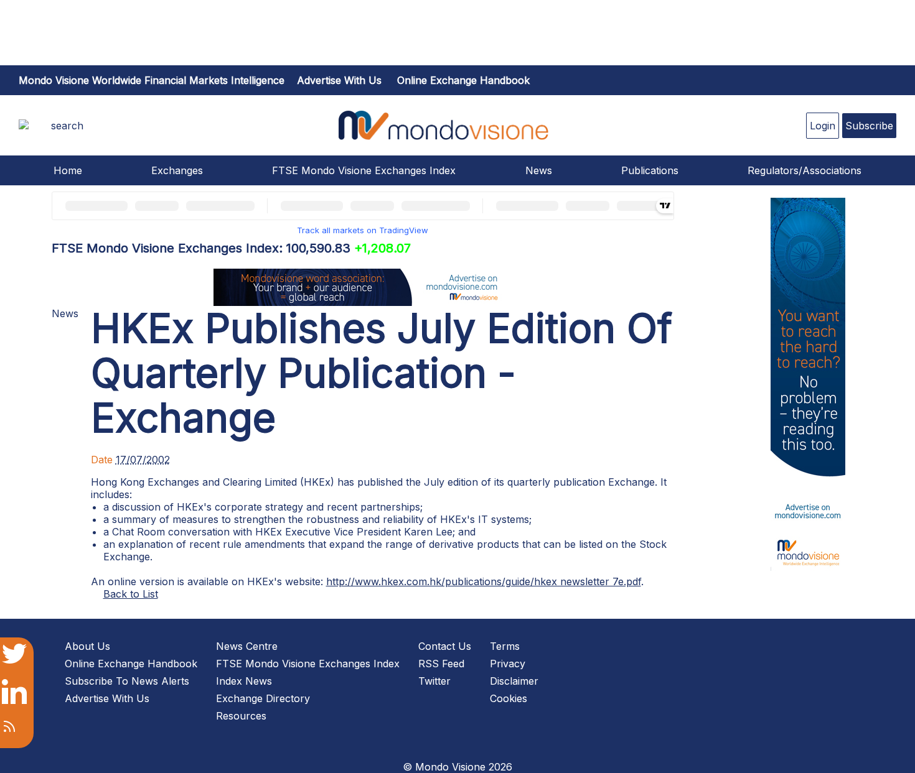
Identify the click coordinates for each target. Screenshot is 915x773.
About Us (87, 646)
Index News (244, 681)
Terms (505, 646)
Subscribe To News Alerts (127, 681)
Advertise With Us (107, 698)
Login (822, 125)
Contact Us (444, 646)
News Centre (247, 646)
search (67, 125)
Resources (241, 716)
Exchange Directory (263, 698)
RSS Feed (441, 663)
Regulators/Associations (804, 170)
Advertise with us (339, 80)
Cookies (508, 698)
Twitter (434, 681)
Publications (649, 170)
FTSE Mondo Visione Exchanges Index (364, 170)
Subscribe (869, 125)
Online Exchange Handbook (463, 80)
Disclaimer (514, 681)
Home (68, 170)
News (538, 170)
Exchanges (177, 170)
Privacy (507, 663)
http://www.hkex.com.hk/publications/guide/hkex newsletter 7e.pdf (483, 581)
